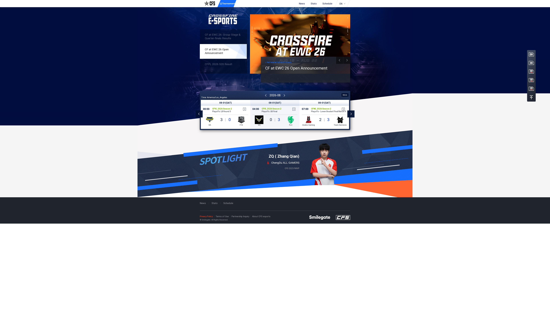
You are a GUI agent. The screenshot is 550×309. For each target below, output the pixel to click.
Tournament (228, 3)
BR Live (531, 71)
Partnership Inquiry (240, 216)
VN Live (531, 88)
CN (531, 54)
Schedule (327, 3)
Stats (314, 3)
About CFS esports (261, 216)
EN (340, 4)
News (302, 3)
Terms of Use (222, 216)
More (345, 95)
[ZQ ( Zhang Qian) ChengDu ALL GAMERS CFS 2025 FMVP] (275, 138)
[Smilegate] (319, 217)
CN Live (531, 80)
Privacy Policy (206, 216)
